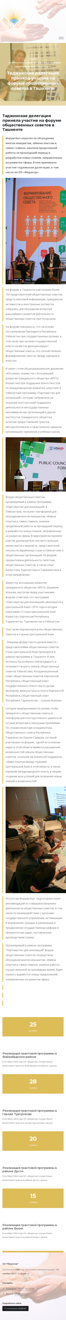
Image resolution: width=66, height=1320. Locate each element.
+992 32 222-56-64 (25, 1288)
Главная (33, 59)
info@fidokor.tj (21, 1293)
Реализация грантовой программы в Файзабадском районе (29, 1055)
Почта (58, 4)
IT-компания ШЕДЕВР (15, 1308)
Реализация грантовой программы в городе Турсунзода (29, 1112)
